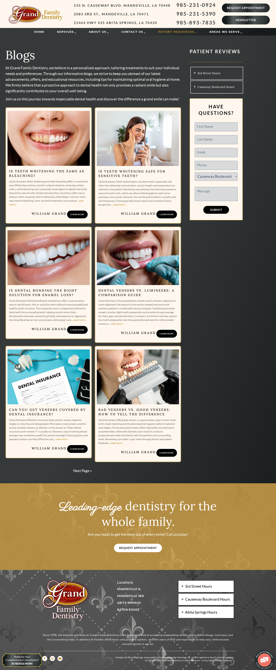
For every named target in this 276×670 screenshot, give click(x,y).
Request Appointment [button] (246, 8)
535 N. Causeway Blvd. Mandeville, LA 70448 (122, 5)
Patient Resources (176, 32)
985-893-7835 (196, 22)
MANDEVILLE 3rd (130, 596)
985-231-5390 (196, 14)
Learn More (77, 214)
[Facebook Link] (44, 658)
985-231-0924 (196, 5)
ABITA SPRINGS (129, 602)
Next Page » (82, 471)
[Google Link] (52, 658)
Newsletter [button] (246, 20)
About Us (97, 32)
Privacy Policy (208, 660)
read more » (119, 204)
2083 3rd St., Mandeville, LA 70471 (111, 14)
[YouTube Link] (60, 658)
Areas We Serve (224, 32)
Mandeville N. (129, 589)
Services (65, 32)
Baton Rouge (128, 609)
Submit (216, 210)
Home (39, 32)
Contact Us (132, 32)
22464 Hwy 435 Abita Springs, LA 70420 (115, 23)
